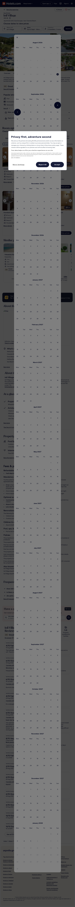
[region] (37, 150)
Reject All (42, 165)
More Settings (18, 165)
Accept (57, 165)
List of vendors (15, 157)
